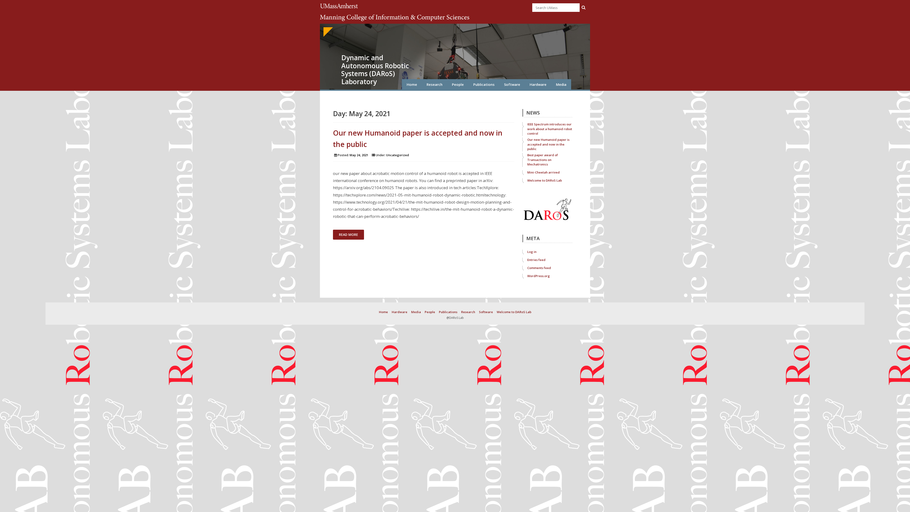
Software (512, 84)
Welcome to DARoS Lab (544, 180)
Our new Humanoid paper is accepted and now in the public (548, 144)
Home (412, 84)
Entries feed (536, 260)
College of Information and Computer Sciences (394, 17)
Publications (484, 84)
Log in (532, 252)
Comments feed (539, 268)
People (458, 84)
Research (434, 84)
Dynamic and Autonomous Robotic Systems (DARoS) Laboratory (375, 70)
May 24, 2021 (359, 155)
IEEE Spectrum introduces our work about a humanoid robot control (549, 129)
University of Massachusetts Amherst (340, 5)
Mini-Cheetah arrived (543, 172)
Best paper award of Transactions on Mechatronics (542, 159)
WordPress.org (538, 276)
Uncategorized (397, 155)
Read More (348, 234)
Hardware (538, 84)
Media (561, 84)
